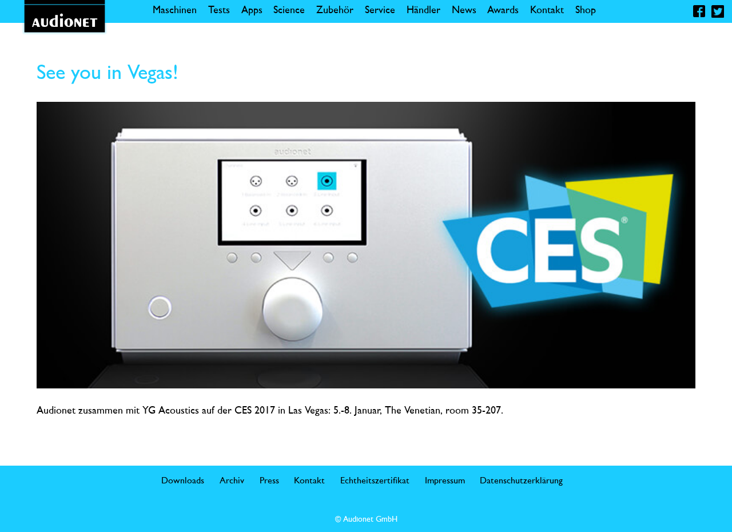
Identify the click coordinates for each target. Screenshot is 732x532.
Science (289, 11)
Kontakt (547, 11)
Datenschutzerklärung (521, 481)
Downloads (182, 481)
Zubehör (334, 11)
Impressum (445, 481)
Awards (503, 11)
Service (380, 11)
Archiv (232, 481)
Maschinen (175, 11)
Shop (585, 11)
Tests (219, 11)
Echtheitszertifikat (374, 481)
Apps (251, 11)
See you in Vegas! (107, 73)
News (464, 11)
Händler (423, 11)
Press (269, 481)
